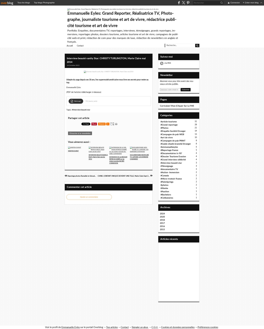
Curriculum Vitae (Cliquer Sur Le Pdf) (177, 106)
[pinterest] (188, 2)
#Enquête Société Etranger (173, 131)
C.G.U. (155, 327)
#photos (164, 185)
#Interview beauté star (81, 110)
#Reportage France (169, 150)
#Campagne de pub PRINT (173, 141)
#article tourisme (169, 122)
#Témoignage (167, 166)
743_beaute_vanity (91, 101)
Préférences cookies (208, 327)
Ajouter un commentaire (89, 197)
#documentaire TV (169, 169)
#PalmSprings (167, 182)
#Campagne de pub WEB (172, 134)
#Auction (165, 192)
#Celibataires (167, 198)
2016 (162, 226)
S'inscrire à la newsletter (80, 133)
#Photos (164, 128)
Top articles (112, 327)
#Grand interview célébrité (173, 160)
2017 (162, 223)
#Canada (165, 176)
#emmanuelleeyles (169, 147)
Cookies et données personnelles (178, 327)
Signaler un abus (140, 327)
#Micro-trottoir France (171, 179)
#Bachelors (166, 195)
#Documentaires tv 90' (171, 153)
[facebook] (179, 2)
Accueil (70, 46)
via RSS (167, 63)
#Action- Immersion (170, 173)
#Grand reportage (169, 125)
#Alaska (164, 188)
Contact (80, 46)
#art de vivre (167, 138)
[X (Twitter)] (183, 2)
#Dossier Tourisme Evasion (173, 157)
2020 (162, 217)
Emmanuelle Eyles (70, 327)
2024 (162, 214)
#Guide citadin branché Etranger (176, 144)
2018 (162, 220)
